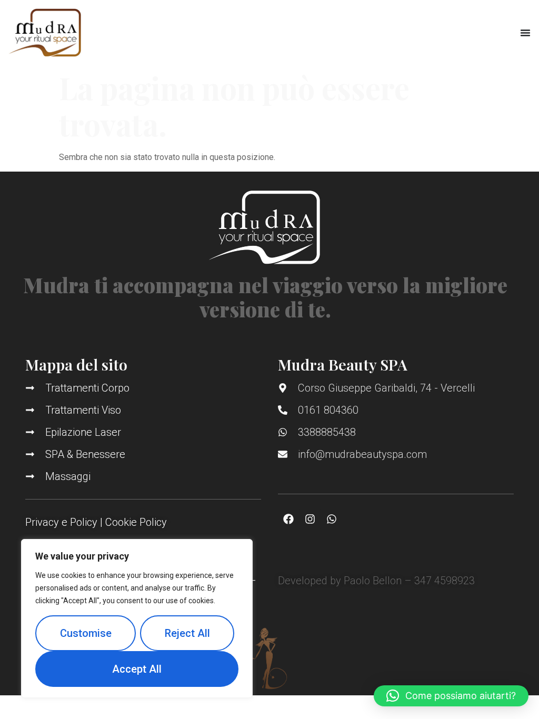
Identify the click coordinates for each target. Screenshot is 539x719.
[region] (137, 618)
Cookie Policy (136, 522)
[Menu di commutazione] (525, 32)
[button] (451, 695)
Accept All (137, 669)
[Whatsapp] (331, 519)
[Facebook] (288, 519)
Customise (86, 633)
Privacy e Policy (61, 522)
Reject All (187, 633)
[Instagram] (310, 519)
